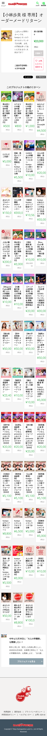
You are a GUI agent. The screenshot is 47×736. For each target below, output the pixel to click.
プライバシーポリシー (33, 712)
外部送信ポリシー (9, 715)
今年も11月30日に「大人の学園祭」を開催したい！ (25, 640)
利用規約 (7, 712)
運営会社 (17, 712)
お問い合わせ (40, 715)
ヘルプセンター (25, 715)
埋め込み (42, 77)
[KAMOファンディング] (17, 4)
